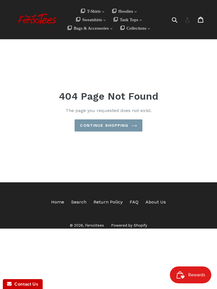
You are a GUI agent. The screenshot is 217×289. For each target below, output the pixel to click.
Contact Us (25, 284)
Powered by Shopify (129, 225)
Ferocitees (94, 225)
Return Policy (108, 202)
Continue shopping (104, 125)
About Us (156, 202)
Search (78, 202)
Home (57, 202)
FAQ (134, 202)
